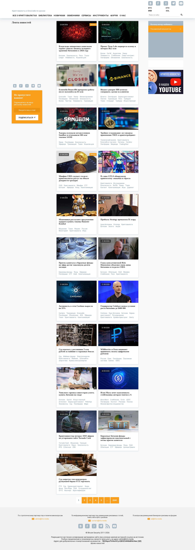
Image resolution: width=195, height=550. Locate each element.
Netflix (115, 185)
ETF (86, 185)
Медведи (114, 144)
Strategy (116, 224)
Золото (111, 226)
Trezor (86, 55)
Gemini (69, 400)
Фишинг (77, 229)
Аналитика (117, 53)
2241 (115, 500)
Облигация (112, 272)
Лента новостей (21, 22)
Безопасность (72, 55)
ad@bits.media (156, 519)
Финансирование (86, 97)
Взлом (103, 53)
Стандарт (110, 101)
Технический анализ (108, 140)
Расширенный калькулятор (161, 29)
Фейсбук (88, 402)
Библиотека (45, 15)
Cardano (129, 142)
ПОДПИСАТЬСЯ (26, 118)
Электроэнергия (83, 356)
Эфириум (62, 144)
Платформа (105, 58)
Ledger (61, 58)
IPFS (60, 447)
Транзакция (88, 101)
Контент (104, 187)
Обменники (73, 15)
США (60, 185)
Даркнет (130, 187)
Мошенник (63, 229)
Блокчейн (62, 97)
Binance (103, 97)
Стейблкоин (115, 55)
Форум (114, 15)
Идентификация (79, 490)
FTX (60, 486)
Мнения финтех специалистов (112, 404)
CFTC (61, 490)
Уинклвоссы (63, 404)
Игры (124, 187)
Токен (70, 97)
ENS (74, 447)
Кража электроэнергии (78, 361)
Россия (84, 229)
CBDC (118, 361)
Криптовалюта (123, 140)
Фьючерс (67, 490)
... (107, 500)
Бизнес (111, 361)
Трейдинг (127, 99)
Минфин (80, 185)
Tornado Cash (64, 443)
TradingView (123, 144)
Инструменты (101, 15)
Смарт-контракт (128, 55)
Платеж (103, 99)
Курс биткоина (114, 313)
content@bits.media (99, 521)
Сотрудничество (84, 488)
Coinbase (104, 313)
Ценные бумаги (129, 447)
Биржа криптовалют (126, 97)
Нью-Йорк (68, 488)
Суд (60, 356)
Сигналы (121, 142)
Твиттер (68, 101)
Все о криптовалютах (25, 15)
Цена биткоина (106, 224)
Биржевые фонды (65, 272)
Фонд (77, 187)
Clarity (131, 317)
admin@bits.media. (126, 539)
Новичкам (59, 15)
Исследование (118, 183)
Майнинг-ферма (69, 356)
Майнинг (75, 358)
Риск (81, 55)
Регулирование (118, 315)
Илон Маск (105, 400)
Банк (109, 358)
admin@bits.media (42, 519)
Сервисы (86, 15)
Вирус (74, 445)
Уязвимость (70, 58)
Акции (118, 226)
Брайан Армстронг (120, 317)
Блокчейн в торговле (108, 142)
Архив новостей (97, 543)
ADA (81, 315)
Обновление (115, 58)
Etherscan (67, 447)
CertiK (109, 53)
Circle (123, 400)
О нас (123, 15)
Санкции (83, 443)
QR (139, 541)
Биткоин (62, 55)
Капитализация (87, 187)
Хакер (125, 53)
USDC (128, 400)
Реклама (122, 402)
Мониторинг (63, 231)
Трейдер (119, 101)
